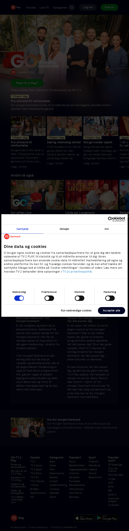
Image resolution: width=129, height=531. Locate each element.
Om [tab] (106, 228)
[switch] (49, 298)
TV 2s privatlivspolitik (77, 271)
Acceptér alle (111, 310)
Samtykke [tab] (22, 228)
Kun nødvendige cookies (76, 310)
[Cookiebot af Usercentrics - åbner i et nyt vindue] (110, 219)
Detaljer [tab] (64, 228)
